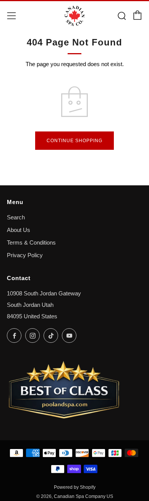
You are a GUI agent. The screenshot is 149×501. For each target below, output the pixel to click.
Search (16, 217)
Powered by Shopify (75, 487)
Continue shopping (74, 140)
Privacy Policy (25, 255)
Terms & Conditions (31, 243)
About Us (18, 230)
